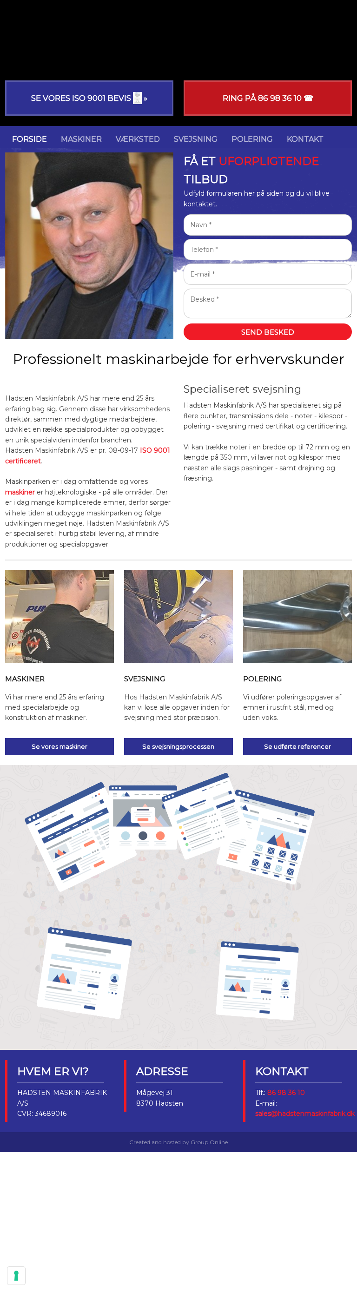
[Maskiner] (59, 616)
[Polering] (297, 616)
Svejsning (196, 139)
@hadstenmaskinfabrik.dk (313, 1113)
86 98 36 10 (286, 1092)
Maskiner (81, 139)
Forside (29, 139)
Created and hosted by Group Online (178, 1142)
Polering (252, 139)
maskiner (20, 492)
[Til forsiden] (178, 40)
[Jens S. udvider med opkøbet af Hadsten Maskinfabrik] (178, 922)
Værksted (138, 139)
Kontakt (305, 139)
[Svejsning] (178, 616)
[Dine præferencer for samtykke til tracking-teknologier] (16, 1276)
